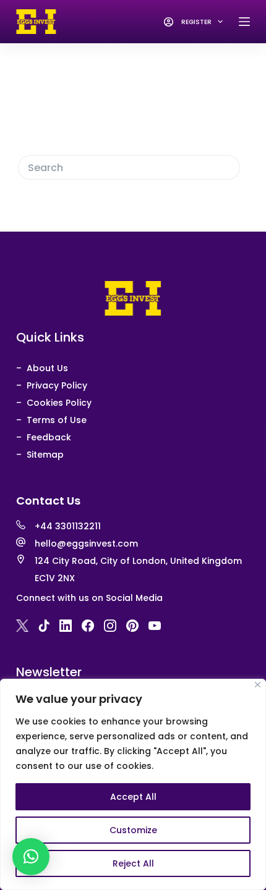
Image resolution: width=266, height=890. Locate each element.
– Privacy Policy (51, 385)
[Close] (257, 684)
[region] (133, 784)
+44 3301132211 (68, 526)
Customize (133, 830)
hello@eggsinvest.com (86, 543)
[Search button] (227, 167)
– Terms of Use (51, 420)
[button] (30, 856)
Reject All (133, 863)
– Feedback (43, 437)
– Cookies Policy (54, 403)
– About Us (42, 368)
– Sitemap (40, 454)
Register (196, 22)
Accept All (133, 797)
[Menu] (244, 21)
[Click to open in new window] (22, 625)
